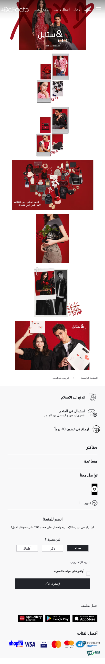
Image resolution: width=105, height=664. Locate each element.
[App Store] (84, 618)
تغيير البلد (84, 503)
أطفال (27, 548)
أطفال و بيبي (61, 9)
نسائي (87, 9)
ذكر (52, 548)
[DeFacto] (16, 9)
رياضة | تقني (42, 9)
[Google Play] (57, 618)
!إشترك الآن (52, 584)
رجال (77, 9)
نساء (78, 548)
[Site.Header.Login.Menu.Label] (98, 9)
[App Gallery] (30, 618)
